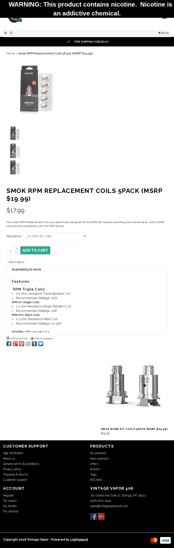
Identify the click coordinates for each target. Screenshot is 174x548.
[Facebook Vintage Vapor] (93, 516)
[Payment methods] (153, 540)
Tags (93, 474)
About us (9, 458)
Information (16, 262)
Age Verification (13, 453)
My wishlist (10, 511)
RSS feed (96, 479)
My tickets (10, 506)
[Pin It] (21, 343)
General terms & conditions (21, 464)
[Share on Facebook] (8, 343)
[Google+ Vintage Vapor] (101, 516)
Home (10, 53)
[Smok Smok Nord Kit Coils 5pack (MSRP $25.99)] (134, 389)
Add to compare (43, 338)
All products (98, 453)
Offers (94, 464)
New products (99, 458)
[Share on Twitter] (40, 343)
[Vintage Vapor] (45, 19)
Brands (95, 469)
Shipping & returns (15, 474)
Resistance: (14, 236)
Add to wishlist (18, 338)
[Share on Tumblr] (34, 343)
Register (8, 495)
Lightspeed (79, 539)
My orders (10, 500)
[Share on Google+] (15, 343)
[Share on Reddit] (28, 343)
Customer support (15, 479)
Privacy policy (12, 469)
